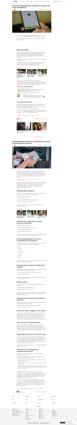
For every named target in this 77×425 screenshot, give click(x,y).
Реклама (27, 414)
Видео (48, 1)
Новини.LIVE (26, 179)
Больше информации (70, 422)
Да (62, 422)
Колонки (43, 1)
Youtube (41, 410)
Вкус (39, 396)
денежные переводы (24, 388)
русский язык (19, 115)
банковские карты (31, 388)
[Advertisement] (31, 45)
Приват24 (33, 115)
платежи (41, 388)
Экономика (35, 1)
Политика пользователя (16, 410)
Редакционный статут (15, 413)
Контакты (27, 413)
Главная (13, 3)
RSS (54, 416)
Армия (31, 1)
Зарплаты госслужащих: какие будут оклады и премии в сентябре (31, 76)
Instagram (42, 415)
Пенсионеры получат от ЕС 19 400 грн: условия (41, 75)
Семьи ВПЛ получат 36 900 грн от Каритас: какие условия (41, 217)
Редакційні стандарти (15, 414)
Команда (27, 416)
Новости (27, 1)
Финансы (17, 3)
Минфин (30, 38)
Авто (13, 396)
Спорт (40, 1)
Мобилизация (40, 399)
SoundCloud (56, 415)
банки (29, 115)
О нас (26, 410)
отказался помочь (24, 112)
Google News (56, 412)
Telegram (41, 412)
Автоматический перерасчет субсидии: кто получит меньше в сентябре (21, 76)
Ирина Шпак (21, 119)
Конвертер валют (28, 419)
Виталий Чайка (21, 392)
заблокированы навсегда (38, 106)
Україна (23, 1)
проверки (37, 388)
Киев (13, 399)
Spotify (55, 413)
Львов (26, 399)
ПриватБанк (24, 115)
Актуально (27, 396)
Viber (41, 413)
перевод (18, 174)
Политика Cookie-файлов (16, 415)
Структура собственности (30, 415)
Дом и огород (54, 396)
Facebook (41, 416)
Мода (52, 399)
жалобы (37, 115)
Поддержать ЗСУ (57, 1)
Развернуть (38, 406)
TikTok (55, 410)
